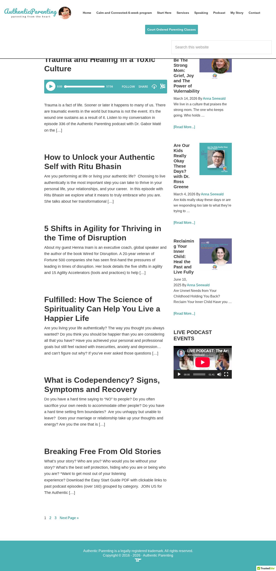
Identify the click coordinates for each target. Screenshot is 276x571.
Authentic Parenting (37, 13)
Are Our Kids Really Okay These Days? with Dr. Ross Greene (182, 166)
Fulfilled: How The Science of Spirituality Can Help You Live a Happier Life (102, 308)
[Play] (179, 374)
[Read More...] (184, 127)
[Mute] (219, 374)
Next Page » (69, 518)
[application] (203, 362)
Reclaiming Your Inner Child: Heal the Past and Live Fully (184, 256)
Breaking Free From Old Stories (102, 451)
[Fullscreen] (226, 374)
